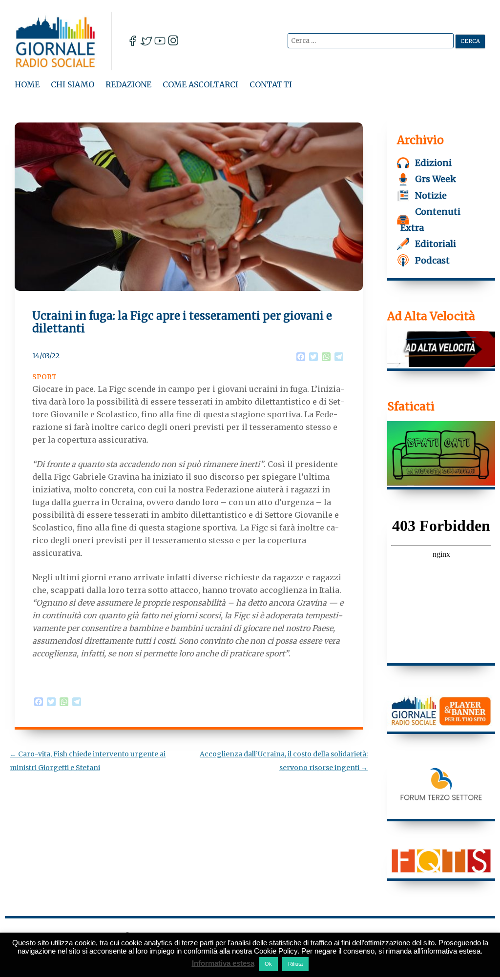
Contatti (271, 84)
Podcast (432, 260)
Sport (44, 376)
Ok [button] (268, 964)
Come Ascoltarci (200, 84)
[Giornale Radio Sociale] (63, 41)
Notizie (431, 195)
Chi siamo (72, 84)
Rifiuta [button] (295, 964)
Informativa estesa (223, 963)
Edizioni (433, 162)
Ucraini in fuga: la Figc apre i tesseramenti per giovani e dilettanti (182, 322)
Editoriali (435, 243)
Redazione (128, 84)
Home (27, 84)
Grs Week (435, 178)
